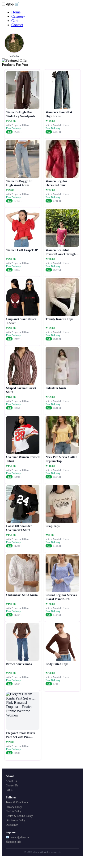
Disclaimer (12, 824)
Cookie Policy (13, 811)
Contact (17, 25)
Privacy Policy (14, 807)
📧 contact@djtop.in (17, 837)
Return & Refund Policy (19, 816)
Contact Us (12, 785)
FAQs (9, 790)
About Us (11, 781)
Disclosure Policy (16, 820)
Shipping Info (13, 841)
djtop (10, 4)
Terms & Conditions (17, 802)
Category (18, 16)
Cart (14, 21)
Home (16, 12)
